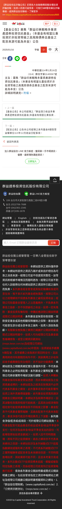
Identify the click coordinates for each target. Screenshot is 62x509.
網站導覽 (7, 218)
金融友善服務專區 (20, 222)
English (22, 218)
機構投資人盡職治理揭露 (40, 225)
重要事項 (16, 225)
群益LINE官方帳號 (40, 194)
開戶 (47, 23)
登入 (56, 23)
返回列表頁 (13, 141)
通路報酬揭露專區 (15, 233)
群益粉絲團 (15, 194)
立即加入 (32, 161)
